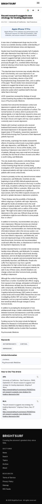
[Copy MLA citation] (37, 401)
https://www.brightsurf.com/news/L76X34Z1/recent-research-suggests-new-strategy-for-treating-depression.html (19, 392)
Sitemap (6, 485)
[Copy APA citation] (37, 377)
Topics (5, 460)
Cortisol (23, 344)
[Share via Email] (33, 10)
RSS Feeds (7, 489)
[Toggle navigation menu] (38, 3)
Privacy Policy (8, 481)
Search (5, 457)
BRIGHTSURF (8, 3)
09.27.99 (4, 22)
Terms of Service (9, 478)
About (5, 468)
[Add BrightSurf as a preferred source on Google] (28, 10)
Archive (5, 464)
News (5, 453)
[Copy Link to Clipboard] (38, 10)
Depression (7, 348)
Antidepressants (9, 344)
